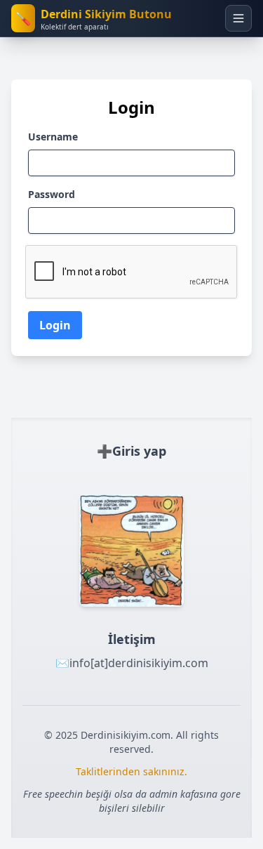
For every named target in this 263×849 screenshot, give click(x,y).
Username (53, 136)
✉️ (131, 663)
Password (51, 194)
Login (55, 325)
